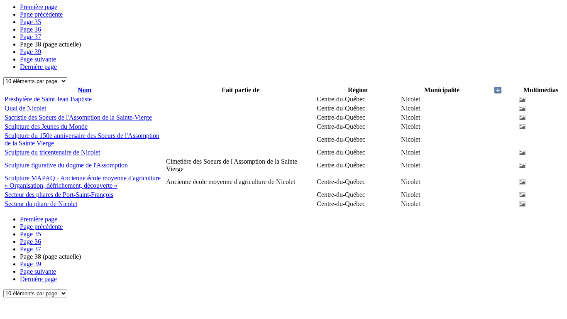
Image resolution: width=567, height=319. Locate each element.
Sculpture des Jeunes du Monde (46, 126)
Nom (84, 89)
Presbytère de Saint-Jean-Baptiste (48, 99)
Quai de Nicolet (25, 108)
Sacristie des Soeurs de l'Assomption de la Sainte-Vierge (78, 117)
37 (30, 36)
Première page (38, 6)
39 (30, 51)
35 (30, 21)
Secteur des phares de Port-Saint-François (59, 194)
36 (30, 29)
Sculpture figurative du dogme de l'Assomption (66, 165)
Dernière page (38, 66)
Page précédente (41, 14)
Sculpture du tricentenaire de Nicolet (52, 152)
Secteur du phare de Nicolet (41, 203)
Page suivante (38, 59)
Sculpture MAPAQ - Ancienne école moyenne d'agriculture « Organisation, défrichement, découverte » (83, 181)
